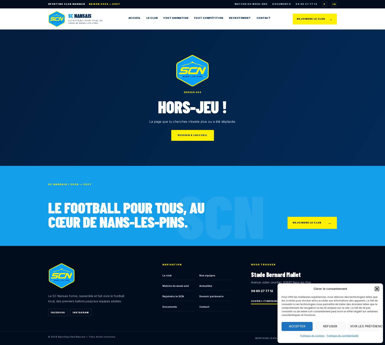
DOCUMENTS (281, 4)
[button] (377, 289)
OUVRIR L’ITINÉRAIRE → (266, 301)
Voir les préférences (364, 326)
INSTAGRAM (81, 312)
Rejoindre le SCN (173, 296)
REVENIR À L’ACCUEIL (193, 135)
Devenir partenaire (211, 296)
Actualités (205, 285)
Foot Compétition (208, 17)
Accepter (297, 326)
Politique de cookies (312, 335)
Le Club (152, 17)
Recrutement (240, 17)
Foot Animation (175, 17)
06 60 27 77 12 (306, 4)
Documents (169, 306)
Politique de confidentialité (343, 335)
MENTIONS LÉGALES (268, 338)
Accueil (135, 17)
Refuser (330, 326)
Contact (263, 17)
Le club (167, 275)
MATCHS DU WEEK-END (251, 4)
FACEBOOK (58, 312)
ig (334, 4)
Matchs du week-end (175, 285)
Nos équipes (207, 275)
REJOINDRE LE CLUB (315, 19)
